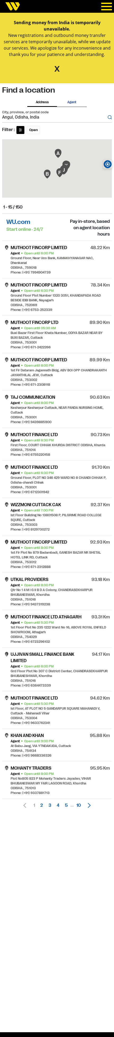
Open (33, 130)
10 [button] (78, 805)
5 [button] (66, 805)
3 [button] (50, 805)
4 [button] (58, 805)
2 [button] (41, 805)
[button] (87, 805)
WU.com (18, 222)
